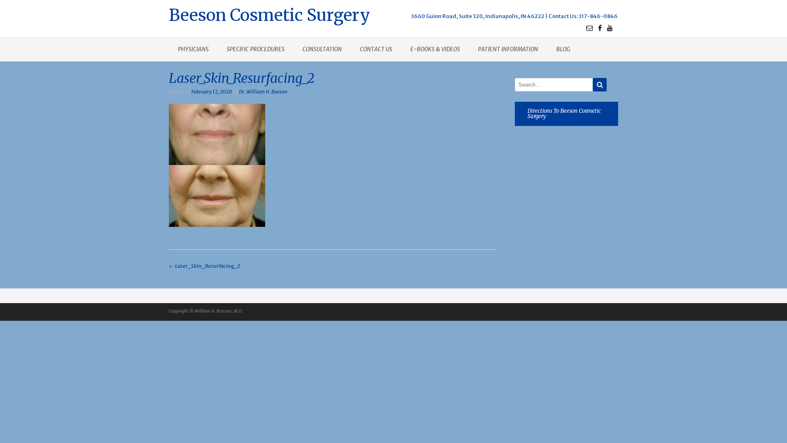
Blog (563, 49)
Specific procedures (255, 49)
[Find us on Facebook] (600, 27)
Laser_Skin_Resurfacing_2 (204, 266)
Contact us (376, 49)
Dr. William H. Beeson (263, 92)
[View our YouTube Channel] (610, 27)
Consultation (322, 49)
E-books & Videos (435, 49)
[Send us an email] (589, 27)
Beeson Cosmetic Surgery (269, 14)
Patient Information (508, 49)
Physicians (193, 49)
